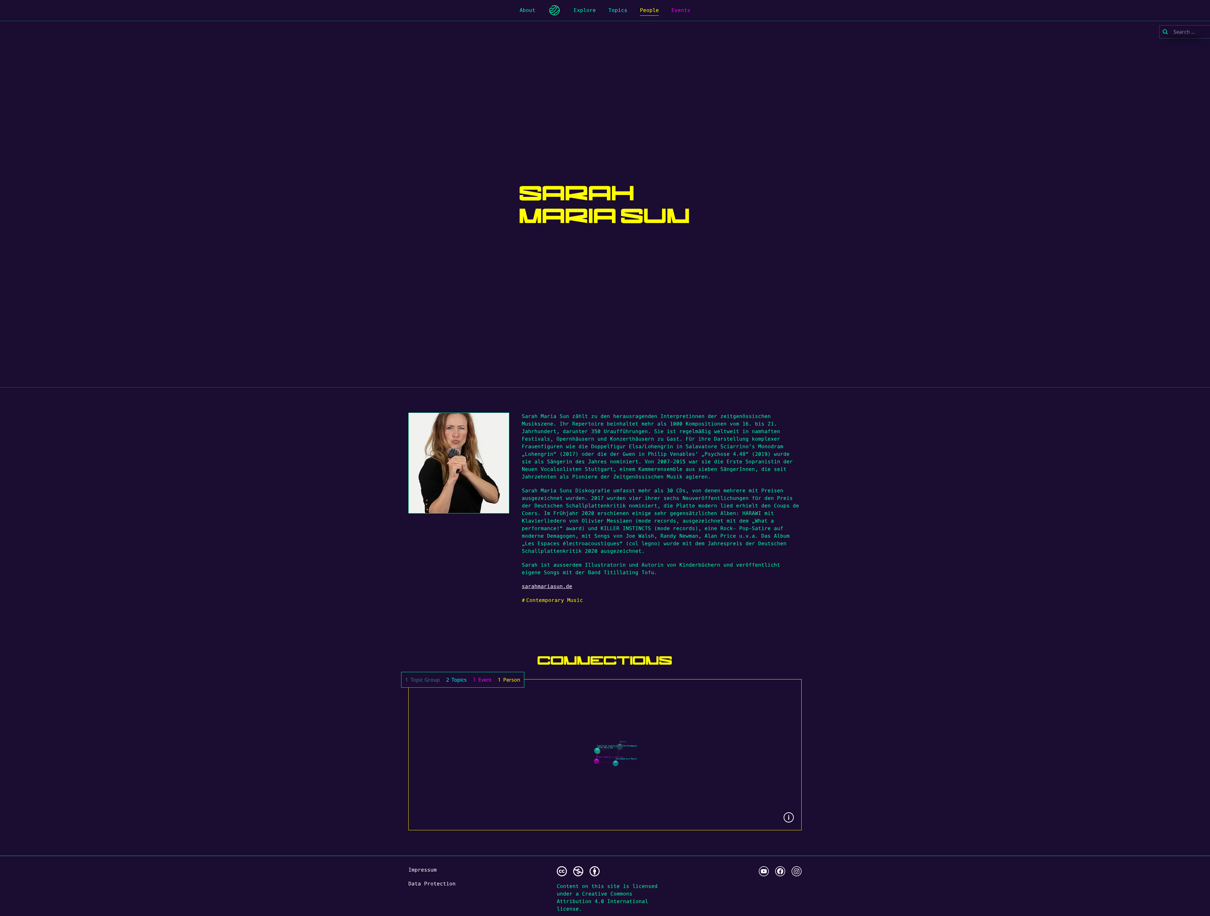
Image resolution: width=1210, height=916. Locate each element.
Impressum (422, 870)
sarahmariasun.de (547, 586)
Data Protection (432, 884)
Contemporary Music (552, 600)
